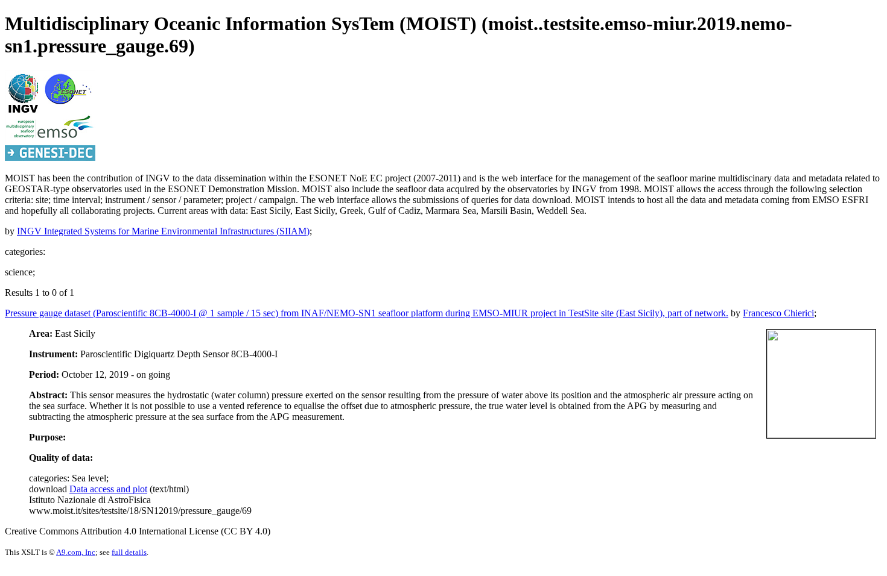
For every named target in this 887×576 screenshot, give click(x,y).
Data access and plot (108, 489)
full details (129, 552)
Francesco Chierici (778, 313)
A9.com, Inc (75, 552)
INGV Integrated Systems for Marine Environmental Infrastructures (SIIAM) (163, 231)
